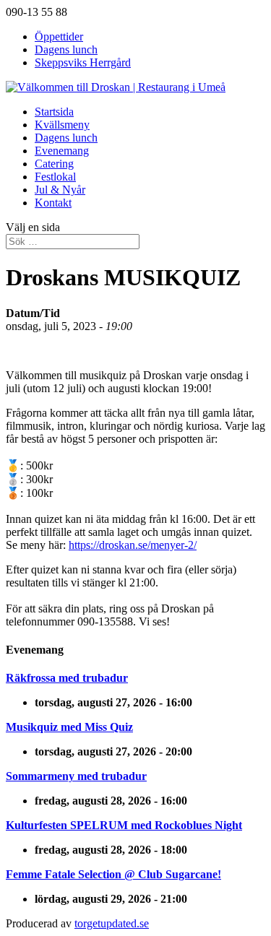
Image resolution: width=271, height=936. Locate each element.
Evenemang (62, 150)
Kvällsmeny (62, 124)
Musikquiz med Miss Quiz (69, 727)
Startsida (54, 111)
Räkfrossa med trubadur (67, 678)
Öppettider (59, 36)
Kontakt (53, 202)
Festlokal (55, 176)
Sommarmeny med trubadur (76, 776)
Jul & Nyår (60, 189)
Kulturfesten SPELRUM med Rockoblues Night (124, 825)
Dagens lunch (66, 49)
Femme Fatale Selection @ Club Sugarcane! (113, 874)
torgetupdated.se (111, 923)
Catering (54, 163)
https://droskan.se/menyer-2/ (133, 545)
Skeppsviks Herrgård (83, 62)
